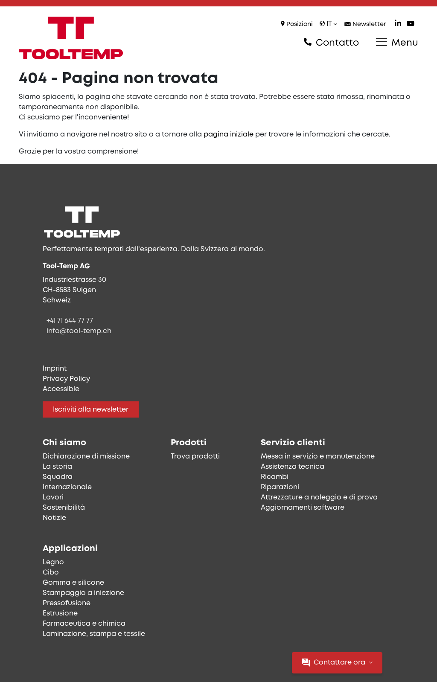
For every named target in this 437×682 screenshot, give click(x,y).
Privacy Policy (66, 379)
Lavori (53, 497)
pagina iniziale (228, 134)
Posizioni (299, 24)
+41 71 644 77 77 (70, 321)
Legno (53, 562)
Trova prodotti (195, 456)
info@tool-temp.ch (79, 331)
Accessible (61, 389)
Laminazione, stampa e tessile (94, 634)
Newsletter (368, 24)
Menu (403, 43)
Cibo (51, 572)
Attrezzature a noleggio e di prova (319, 497)
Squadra (58, 477)
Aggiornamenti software (302, 508)
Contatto (336, 43)
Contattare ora (339, 662)
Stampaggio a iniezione (83, 593)
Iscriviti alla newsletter (90, 409)
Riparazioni (280, 487)
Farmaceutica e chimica (84, 624)
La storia (57, 467)
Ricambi (274, 477)
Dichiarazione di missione (86, 456)
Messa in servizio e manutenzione (318, 456)
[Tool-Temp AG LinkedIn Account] (398, 24)
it (329, 24)
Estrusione (60, 613)
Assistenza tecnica (292, 467)
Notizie (54, 518)
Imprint (55, 369)
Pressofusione (66, 603)
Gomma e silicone (73, 583)
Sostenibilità (64, 508)
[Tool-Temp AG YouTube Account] (410, 24)
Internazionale (67, 487)
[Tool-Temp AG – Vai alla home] (71, 38)
